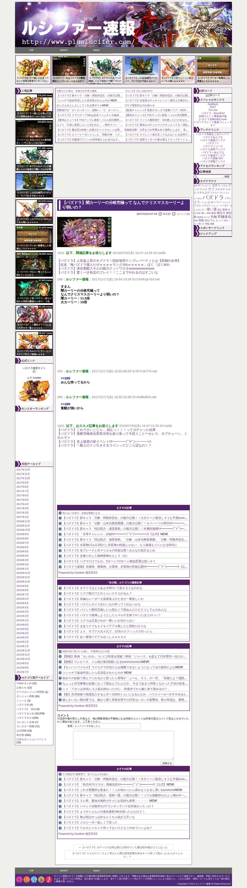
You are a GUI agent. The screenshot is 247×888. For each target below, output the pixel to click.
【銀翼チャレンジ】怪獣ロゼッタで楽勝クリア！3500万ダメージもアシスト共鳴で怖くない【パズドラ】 (184, 110)
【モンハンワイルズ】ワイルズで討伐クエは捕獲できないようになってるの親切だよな (119, 667)
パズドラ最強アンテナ (212, 140)
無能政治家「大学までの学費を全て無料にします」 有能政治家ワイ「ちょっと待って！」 (175, 129)
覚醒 (201, 220)
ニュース (21, 700)
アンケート (206, 186)
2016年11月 (23, 525)
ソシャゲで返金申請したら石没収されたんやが (83, 100)
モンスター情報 (25, 726)
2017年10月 (23, 478)
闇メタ (202, 224)
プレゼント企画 (25, 722)
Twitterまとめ (24, 683)
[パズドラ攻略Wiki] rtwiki (213, 119)
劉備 (225, 209)
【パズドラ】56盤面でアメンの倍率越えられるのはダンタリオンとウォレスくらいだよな (107, 139)
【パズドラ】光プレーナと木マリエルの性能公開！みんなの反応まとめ (109, 550)
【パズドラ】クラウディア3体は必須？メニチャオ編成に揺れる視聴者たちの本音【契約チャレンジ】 (114, 115)
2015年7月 (22, 594)
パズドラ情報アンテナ (212, 161)
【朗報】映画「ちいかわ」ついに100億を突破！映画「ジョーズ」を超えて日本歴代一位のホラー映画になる (133, 656)
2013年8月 (22, 667)
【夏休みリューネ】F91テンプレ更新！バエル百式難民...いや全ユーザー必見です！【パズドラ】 (112, 119)
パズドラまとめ (25, 713)
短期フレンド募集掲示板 (213, 116)
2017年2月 (22, 512)
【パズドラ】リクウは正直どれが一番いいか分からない (99, 620)
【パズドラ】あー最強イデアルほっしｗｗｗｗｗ (94, 636)
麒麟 (212, 224)
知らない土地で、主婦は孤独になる (81, 513)
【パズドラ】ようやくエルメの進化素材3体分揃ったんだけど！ (104, 811)
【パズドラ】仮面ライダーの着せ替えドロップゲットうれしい (159, 139)
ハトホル (198, 198)
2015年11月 (23, 577)
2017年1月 (22, 517)
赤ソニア (219, 220)
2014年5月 (22, 629)
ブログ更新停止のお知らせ (139, 105)
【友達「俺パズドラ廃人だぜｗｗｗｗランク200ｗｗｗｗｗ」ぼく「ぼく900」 (114, 264)
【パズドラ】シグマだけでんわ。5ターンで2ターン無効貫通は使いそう (109, 561)
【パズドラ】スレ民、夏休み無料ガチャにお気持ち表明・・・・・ (106, 800)
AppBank (213, 104)
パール (204, 202)
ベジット (215, 206)
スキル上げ (203, 192)
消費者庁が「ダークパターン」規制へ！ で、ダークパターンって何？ (96, 110)
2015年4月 (22, 607)
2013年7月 (22, 672)
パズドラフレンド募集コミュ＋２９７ (213, 124)
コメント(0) (183, 213)
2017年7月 (22, 491)
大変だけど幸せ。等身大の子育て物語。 (78, 91)
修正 (220, 209)
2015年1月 (22, 620)
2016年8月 (22, 538)
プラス (197, 205)
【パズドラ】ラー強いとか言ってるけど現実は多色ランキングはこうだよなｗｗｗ (32, 81)
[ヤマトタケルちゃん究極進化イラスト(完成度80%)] (34, 401)
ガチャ (216, 185)
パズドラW (22, 704)
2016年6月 (22, 547)
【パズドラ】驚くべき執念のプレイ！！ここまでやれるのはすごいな (107, 272)
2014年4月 (22, 633)
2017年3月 (22, 508)
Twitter (96, 50)
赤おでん (210, 220)
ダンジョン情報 (25, 696)
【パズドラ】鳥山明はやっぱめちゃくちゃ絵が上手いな (99, 817)
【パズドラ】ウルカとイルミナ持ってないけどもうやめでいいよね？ (107, 827)
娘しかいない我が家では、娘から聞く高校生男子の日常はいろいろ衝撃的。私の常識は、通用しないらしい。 (133, 699)
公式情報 (21, 730)
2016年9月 (22, 534)
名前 (70, 725)
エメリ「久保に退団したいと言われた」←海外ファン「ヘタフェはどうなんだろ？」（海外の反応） (114, 124)
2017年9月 (22, 482)
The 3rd (212, 110)
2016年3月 (22, 560)
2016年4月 (22, 555)
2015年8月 (22, 590)
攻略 (209, 213)
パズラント (212, 143)
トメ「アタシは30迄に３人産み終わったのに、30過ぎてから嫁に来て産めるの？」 (116, 688)
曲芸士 (221, 212)
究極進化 (224, 217)
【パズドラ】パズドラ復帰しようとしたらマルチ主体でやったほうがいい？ (112, 615)
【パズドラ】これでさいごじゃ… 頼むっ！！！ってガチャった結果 (106, 430)
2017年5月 (22, 499)
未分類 (20, 735)
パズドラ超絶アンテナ (212, 149)
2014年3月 (22, 637)
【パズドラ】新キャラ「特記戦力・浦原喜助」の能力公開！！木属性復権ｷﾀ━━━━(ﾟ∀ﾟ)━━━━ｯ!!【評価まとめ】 (139, 528)
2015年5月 (22, 603)
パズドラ (213, 197)
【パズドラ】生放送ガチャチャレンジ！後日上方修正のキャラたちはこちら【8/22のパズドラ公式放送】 (183, 100)
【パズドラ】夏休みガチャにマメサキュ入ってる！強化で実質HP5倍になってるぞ (171, 124)
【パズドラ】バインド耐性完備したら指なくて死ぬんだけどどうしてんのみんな (115, 609)
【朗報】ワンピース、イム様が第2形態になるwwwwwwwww (102, 661)
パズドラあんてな (213, 137)
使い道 (211, 209)
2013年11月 (23, 654)
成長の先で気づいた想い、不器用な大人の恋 (86, 651)
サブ (211, 189)
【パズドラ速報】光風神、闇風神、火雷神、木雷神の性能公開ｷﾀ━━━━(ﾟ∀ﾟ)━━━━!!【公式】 (127, 566)
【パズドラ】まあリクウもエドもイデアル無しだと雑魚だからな (104, 626)
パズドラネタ (24, 717)
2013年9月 (22, 663)
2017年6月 (22, 495)
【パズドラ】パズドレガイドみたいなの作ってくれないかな (102, 604)
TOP (31, 50)
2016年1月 (22, 568)
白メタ (207, 217)
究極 (214, 217)
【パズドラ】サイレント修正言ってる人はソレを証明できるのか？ (162, 134)
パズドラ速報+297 (212, 158)
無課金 (200, 217)
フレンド (227, 202)
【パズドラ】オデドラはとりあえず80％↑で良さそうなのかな (102, 588)
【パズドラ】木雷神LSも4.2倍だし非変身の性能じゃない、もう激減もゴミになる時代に (120, 544)
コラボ (224, 186)
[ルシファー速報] (123, 24)
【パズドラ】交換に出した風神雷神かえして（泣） (96, 555)
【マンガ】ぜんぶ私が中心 (138, 91)
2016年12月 (23, 521)
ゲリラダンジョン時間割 (30, 691)
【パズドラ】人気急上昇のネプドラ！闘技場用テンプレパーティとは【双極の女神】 (119, 260)
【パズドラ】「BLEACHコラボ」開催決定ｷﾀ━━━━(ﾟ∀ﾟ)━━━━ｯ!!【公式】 (115, 784)
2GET (213, 106)
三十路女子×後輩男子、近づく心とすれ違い (86, 774)
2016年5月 (22, 551)
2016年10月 (23, 529)
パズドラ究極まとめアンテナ (212, 134)
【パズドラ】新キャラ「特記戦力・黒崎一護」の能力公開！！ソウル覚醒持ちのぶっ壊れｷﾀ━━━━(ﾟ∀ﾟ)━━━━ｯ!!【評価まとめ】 (149, 795)
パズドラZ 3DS (26, 709)
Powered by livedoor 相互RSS (77, 572)
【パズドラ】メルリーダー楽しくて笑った (90, 822)
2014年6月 (22, 624)
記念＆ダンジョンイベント (31, 739)
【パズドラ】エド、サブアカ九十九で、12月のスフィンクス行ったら (108, 631)
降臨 (207, 223)
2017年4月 (22, 504)
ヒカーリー (214, 202)
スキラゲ (220, 189)
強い (203, 213)
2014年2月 (22, 641)
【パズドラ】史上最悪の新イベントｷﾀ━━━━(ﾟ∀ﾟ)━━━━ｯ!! (104, 441)
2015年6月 (22, 598)
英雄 (196, 220)
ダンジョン (225, 193)
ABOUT (64, 50)
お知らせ (21, 687)
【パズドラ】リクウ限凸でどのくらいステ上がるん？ (97, 593)
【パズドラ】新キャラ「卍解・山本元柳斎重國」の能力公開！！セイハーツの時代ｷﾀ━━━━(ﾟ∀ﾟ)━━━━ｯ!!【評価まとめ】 (145, 523)
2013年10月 (23, 659)
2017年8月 (22, 486)
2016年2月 (22, 564)
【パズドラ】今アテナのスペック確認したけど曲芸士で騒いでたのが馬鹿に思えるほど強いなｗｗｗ (105, 81)
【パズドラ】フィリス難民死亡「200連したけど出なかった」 (159, 119)
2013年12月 (23, 650)
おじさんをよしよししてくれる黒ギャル (79, 105)
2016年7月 (22, 542)
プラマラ (206, 205)
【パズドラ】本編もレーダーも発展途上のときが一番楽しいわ (103, 598)
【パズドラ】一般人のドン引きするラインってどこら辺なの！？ (104, 445)
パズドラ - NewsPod (213, 113)
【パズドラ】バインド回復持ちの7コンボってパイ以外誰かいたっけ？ (108, 806)
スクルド (214, 192)
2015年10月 (23, 581)
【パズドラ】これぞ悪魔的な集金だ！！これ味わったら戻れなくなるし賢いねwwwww (119, 789)
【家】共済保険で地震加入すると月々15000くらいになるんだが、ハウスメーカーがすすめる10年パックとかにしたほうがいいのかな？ (151, 694)
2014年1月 (22, 646)
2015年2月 (22, 615)
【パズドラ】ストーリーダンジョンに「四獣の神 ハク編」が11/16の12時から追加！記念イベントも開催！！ (119, 134)
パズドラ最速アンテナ (212, 155)
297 (195, 186)
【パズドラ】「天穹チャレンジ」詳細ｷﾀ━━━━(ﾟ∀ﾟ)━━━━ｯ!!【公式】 (111, 534)
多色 (199, 213)
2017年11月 (23, 473)
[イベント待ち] (34, 371)
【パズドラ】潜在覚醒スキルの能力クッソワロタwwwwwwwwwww (106, 268)
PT (199, 186)
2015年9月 (22, 585)
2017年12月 (23, 469)
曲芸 (213, 213)
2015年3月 (22, 611)
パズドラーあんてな (212, 152)
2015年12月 (23, 572)
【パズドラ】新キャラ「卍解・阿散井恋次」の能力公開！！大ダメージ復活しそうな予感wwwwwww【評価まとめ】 (122, 95)
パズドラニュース (213, 146)
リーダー (224, 205)
